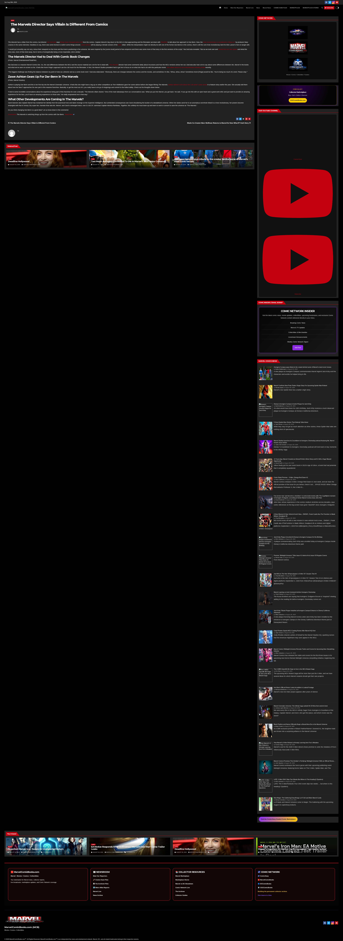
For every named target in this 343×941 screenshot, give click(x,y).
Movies (10, 846)
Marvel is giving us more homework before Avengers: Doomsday (294, 592)
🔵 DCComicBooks (264, 884)
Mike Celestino (279, 614)
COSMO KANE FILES (280, 7)
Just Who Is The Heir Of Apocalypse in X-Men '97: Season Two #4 (295, 574)
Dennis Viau (278, 557)
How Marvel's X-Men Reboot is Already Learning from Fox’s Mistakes (296, 742)
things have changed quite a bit (71, 42)
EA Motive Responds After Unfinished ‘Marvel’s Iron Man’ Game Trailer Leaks (128, 847)
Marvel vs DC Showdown (184, 884)
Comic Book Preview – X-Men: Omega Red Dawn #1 (291, 477)
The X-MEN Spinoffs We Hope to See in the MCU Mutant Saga (294, 669)
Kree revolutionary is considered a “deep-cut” (219, 42)
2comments (12, 114)
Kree (119, 45)
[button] (322, 7)
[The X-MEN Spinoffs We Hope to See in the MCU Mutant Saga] (265, 675)
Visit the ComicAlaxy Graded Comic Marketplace (278, 819)
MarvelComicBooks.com (31, 164)
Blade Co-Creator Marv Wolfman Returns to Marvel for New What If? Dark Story (218, 123)
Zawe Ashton (85, 45)
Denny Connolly (280, 800)
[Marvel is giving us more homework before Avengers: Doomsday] (265, 598)
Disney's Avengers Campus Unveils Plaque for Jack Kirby (292, 404)
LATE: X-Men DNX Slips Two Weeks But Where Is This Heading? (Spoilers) (298, 779)
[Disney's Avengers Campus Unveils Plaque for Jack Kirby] (265, 410)
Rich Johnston (279, 539)
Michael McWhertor (281, 689)
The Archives (180, 891)
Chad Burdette (279, 518)
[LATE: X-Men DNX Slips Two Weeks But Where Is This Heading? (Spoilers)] (265, 785)
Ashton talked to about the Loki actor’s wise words (187, 85)
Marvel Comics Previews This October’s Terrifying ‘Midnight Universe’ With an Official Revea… (304, 761)
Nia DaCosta (51, 42)
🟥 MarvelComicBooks (266, 880)
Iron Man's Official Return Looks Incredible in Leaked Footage (294, 687)
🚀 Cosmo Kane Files (100, 880)
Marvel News (267, 7)
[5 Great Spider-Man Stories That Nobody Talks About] (265, 428)
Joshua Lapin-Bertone (281, 708)
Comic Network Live (182, 887)
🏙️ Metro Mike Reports (101, 887)
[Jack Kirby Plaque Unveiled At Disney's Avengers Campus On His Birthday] (265, 543)
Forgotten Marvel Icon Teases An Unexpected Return (36, 849)
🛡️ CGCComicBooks (265, 887)
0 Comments (47, 852)
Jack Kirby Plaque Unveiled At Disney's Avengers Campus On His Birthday (298, 537)
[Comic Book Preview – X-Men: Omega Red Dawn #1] (265, 483)
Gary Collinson (279, 479)
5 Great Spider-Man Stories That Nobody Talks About (291, 422)
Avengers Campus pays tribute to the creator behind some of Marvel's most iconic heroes (302, 367)
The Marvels (113, 65)
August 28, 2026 (15, 164)
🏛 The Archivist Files (100, 884)
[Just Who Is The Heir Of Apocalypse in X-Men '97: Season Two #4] (265, 580)
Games (93, 844)
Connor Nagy (279, 744)
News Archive (98, 895)
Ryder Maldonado (280, 369)
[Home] (220, 8)
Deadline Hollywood (18, 161)
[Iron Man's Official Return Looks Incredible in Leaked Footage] (265, 693)
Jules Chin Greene (280, 444)
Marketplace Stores (182, 880)
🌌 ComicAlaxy (263, 876)
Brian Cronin (279, 726)
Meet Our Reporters (237, 7)
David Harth (278, 463)
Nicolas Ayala (279, 387)
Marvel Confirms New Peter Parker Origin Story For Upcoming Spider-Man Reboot (300, 385)
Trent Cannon (279, 594)
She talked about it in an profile (186, 67)
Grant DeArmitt (279, 500)
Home (226, 7)
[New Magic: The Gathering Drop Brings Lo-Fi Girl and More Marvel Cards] (265, 804)
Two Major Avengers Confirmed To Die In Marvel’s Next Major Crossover (128, 161)
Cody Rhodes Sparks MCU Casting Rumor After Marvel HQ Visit (294, 630)
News (258, 7)
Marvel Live (250, 7)
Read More (69, 114)
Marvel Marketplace (182, 876)
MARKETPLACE (295, 7)
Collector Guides (181, 895)
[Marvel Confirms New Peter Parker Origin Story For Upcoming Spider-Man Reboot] (265, 391)
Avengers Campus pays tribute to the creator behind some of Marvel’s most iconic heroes (211, 160)
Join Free (298, 347)
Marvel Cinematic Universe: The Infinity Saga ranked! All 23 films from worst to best (301, 706)
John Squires (279, 763)
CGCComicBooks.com (297, 100)
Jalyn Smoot (279, 632)
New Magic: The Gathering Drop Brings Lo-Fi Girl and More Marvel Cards (297, 798)
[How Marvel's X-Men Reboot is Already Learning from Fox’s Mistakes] (265, 749)
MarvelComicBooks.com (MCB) (21, 927)
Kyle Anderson (279, 406)
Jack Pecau (278, 424)
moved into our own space (227, 49)
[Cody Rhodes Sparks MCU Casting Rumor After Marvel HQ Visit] (265, 637)
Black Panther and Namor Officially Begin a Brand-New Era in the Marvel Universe (300, 724)
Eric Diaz (278, 671)
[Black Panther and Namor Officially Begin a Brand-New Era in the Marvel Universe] (265, 730)
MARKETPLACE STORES (311, 7)
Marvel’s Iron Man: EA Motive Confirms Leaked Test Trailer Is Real (292, 849)
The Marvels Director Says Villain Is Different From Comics (59, 24)
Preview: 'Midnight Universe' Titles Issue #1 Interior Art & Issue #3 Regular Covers (300, 555)
